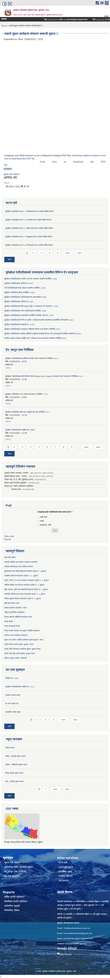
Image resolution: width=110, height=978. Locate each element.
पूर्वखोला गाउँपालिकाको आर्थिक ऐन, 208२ (20, 430)
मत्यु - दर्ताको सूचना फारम (14, 781)
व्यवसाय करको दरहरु (12, 695)
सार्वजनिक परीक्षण (11, 910)
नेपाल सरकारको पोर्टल (12, 626)
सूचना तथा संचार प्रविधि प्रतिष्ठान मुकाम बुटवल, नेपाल (23, 640)
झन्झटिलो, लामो (45, 525)
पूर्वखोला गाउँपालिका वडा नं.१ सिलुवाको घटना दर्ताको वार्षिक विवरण (28, 236)
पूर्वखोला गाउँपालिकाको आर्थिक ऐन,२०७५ (18, 283)
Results (7, 539)
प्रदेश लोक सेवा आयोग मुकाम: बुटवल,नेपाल (19, 653)
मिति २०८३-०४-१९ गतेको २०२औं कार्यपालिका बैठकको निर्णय (58, 19)
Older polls (9, 536)
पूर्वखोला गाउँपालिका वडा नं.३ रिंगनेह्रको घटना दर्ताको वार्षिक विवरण (29, 245)
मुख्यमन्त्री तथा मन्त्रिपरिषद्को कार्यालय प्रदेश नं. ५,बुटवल (25, 571)
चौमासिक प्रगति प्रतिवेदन (15, 901)
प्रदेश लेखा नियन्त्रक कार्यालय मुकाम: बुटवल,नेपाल (22, 649)
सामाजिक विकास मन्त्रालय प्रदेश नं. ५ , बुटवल (21, 576)
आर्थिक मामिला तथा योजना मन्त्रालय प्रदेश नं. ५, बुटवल (24, 585)
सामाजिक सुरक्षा (65, 871)
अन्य (9, 259)
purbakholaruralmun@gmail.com (78, 938)
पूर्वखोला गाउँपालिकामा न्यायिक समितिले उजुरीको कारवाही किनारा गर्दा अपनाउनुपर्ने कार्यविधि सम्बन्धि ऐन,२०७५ (42, 333)
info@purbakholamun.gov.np (77, 928)
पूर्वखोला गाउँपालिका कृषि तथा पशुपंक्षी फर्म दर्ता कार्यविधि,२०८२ (27, 412)
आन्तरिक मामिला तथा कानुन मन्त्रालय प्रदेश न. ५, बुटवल (24, 594)
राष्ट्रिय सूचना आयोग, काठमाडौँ (15, 658)
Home (4, 25)
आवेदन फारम (9, 748)
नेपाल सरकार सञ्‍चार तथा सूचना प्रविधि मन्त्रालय (22, 630)
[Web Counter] (64, 954)
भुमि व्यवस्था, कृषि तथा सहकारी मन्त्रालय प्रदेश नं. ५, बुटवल (26, 589)
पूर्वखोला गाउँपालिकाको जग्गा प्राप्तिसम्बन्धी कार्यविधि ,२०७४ (25, 311)
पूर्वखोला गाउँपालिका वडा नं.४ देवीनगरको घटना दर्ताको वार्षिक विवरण (29, 228)
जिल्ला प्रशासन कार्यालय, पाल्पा (15, 608)
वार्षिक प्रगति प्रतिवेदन (14, 896)
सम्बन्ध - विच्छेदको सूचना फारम (16, 764)
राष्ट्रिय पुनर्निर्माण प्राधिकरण (14, 612)
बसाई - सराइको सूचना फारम (15, 756)
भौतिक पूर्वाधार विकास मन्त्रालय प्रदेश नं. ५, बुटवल (22, 598)
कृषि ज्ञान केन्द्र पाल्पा (11, 603)
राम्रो (42, 521)
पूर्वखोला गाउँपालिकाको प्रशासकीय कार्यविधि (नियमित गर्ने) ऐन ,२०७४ (28, 315)
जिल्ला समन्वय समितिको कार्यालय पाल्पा (18, 617)
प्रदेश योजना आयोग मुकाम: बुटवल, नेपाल (19, 644)
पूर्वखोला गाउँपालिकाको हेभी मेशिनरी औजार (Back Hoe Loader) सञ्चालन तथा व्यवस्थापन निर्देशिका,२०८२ (44, 376)
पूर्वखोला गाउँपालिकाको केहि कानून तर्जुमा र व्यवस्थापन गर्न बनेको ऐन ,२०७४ (31, 306)
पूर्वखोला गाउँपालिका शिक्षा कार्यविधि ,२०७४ (19, 292)
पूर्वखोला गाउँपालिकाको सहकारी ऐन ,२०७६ (19, 324)
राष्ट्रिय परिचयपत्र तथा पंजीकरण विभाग (18, 566)
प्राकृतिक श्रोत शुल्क (12, 712)
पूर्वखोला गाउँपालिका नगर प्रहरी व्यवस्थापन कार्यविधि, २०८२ (26, 394)
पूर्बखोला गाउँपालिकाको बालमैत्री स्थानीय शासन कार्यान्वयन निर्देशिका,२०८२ (31, 358)
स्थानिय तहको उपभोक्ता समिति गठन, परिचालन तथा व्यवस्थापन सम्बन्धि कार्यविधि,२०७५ (35, 338)
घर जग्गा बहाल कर (11, 703)
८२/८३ (7, 368)
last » (80, 253)
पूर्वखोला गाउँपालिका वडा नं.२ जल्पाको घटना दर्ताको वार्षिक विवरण (28, 220)
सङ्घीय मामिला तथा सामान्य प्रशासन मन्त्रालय (20, 562)
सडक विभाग (8, 621)
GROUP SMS (65, 867)
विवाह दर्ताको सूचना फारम (14, 773)
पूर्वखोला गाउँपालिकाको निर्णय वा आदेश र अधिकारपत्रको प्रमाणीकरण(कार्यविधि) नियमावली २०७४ (38, 320)
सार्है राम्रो (43, 517)
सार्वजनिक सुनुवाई (12, 906)
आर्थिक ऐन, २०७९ (11, 678)
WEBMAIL (63, 880)
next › (67, 253)
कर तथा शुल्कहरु (11, 876)
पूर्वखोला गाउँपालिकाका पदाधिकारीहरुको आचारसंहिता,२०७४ (25, 297)
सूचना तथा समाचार (11, 174)
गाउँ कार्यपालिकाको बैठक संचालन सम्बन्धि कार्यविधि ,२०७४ (24, 288)
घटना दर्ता (62, 862)
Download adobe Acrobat (85, 155)
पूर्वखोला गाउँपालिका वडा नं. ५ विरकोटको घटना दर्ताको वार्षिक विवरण (29, 211)
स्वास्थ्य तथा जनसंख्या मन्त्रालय (15, 635)
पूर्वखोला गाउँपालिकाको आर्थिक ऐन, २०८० (20, 686)
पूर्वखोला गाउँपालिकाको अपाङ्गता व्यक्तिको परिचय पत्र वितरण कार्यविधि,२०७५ (32, 329)
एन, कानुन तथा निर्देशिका (15, 871)
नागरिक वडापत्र (65, 876)
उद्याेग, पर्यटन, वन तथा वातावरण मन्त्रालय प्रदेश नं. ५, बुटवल (26, 580)
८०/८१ (6, 183)
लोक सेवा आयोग (10, 557)
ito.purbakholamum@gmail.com (77, 933)
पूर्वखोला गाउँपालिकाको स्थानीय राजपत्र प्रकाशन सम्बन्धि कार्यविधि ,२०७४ (30, 279)
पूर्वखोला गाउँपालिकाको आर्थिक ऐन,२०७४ (18, 301)
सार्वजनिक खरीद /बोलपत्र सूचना (18, 867)
